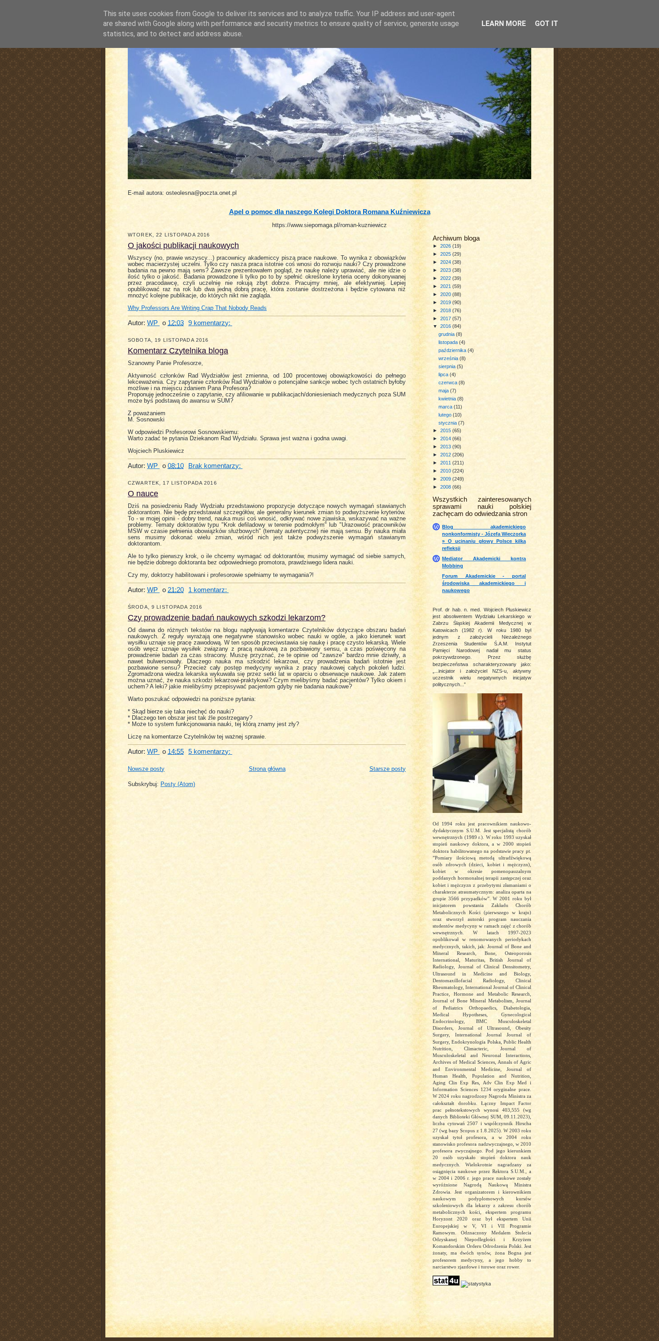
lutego (445, 414)
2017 (446, 318)
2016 (446, 326)
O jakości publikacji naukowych (183, 245)
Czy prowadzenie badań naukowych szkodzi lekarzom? (226, 617)
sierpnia (447, 366)
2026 (446, 246)
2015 (446, 430)
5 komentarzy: (210, 751)
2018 (446, 310)
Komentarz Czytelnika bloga (178, 350)
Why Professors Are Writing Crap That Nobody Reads (197, 308)
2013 (446, 446)
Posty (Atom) (177, 784)
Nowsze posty (146, 769)
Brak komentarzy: (215, 465)
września (449, 358)
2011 (446, 462)
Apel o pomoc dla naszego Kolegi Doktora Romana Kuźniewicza (329, 211)
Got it (546, 23)
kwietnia (447, 398)
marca (446, 406)
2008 (446, 487)
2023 (446, 270)
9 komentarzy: (210, 323)
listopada (448, 342)
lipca (444, 374)
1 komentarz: (208, 589)
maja (444, 390)
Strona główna (267, 769)
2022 (446, 278)
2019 (446, 302)
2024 (446, 262)
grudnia (447, 334)
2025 (446, 254)
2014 (446, 438)
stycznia (448, 423)
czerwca (448, 382)
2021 (446, 286)
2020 (446, 294)
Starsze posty (387, 769)
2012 (446, 454)
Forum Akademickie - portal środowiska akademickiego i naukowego (484, 583)
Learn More (503, 23)
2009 (446, 478)
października (453, 350)
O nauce (143, 493)
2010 (446, 470)
